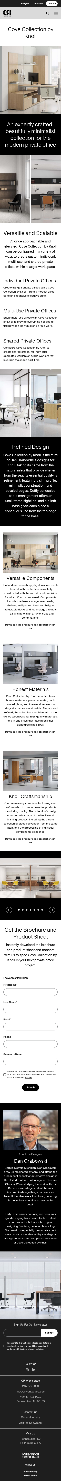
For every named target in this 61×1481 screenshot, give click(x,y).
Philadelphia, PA (30, 1443)
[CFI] (7, 13)
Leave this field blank (16, 978)
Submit (30, 1087)
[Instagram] (27, 1369)
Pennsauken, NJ (30, 1439)
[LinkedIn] (33, 1369)
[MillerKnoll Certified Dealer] (30, 1455)
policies (28, 1077)
